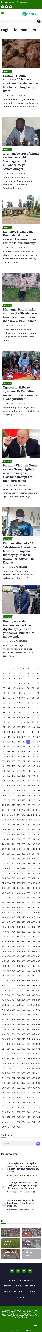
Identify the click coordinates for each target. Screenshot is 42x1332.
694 (28, 1088)
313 (3, 858)
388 (18, 902)
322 (9, 863)
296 (38, 844)
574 (28, 1014)
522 (9, 985)
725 (23, 1107)
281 (4, 839)
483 (14, 961)
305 (4, 854)
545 (4, 1000)
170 (8, 771)
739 (13, 1117)
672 (38, 1073)
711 (33, 1097)
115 (13, 737)
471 (33, 951)
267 (14, 829)
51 (14, 698)
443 (14, 936)
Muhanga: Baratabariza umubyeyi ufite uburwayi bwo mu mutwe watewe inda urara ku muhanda (21, 315)
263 (33, 824)
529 (4, 990)
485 (23, 961)
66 (9, 707)
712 (38, 1097)
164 (18, 766)
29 (23, 683)
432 (38, 927)
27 (14, 683)
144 (38, 751)
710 (28, 1097)
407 (33, 912)
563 (14, 1010)
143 (33, 751)
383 (33, 897)
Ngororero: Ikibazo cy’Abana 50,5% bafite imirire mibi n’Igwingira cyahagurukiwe (20, 393)
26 (9, 683)
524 (19, 985)
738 (9, 1117)
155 (13, 761)
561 (4, 1010)
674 (9, 1078)
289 (4, 844)
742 (28, 1117)
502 (28, 971)
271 (33, 829)
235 (14, 810)
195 (13, 785)
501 (23, 971)
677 (23, 1078)
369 (4, 893)
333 (23, 868)
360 (38, 883)
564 (19, 1010)
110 (28, 732)
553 (4, 1005)
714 (8, 1102)
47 (33, 693)
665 (4, 1073)
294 (28, 844)
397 (23, 907)
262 (28, 824)
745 (4, 1122)
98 (9, 727)
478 (28, 956)
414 (28, 917)
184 (38, 776)
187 (13, 780)
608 (38, 1034)
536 (38, 990)
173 (23, 771)
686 (28, 1083)
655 (33, 1063)
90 (9, 722)
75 (14, 712)
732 (18, 1112)
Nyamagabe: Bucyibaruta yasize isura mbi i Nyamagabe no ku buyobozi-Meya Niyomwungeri (21, 161)
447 (33, 936)
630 (28, 1049)
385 (4, 902)
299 (14, 849)
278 (28, 834)
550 (28, 1000)
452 (19, 941)
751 (33, 1122)
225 (4, 805)
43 (14, 693)
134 (28, 746)
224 (38, 800)
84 (18, 717)
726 (28, 1107)
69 (23, 707)
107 (13, 732)
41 (4, 693)
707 (13, 1097)
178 (8, 776)
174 (28, 771)
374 (28, 893)
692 (18, 1088)
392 (38, 902)
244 (19, 815)
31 (33, 683)
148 (18, 756)
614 (28, 1039)
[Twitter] (6, 6)
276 (18, 834)
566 (28, 1010)
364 (18, 888)
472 (38, 951)
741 (23, 1117)
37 (23, 688)
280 (38, 834)
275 (14, 834)
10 (9, 673)
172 (18, 771)
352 (38, 878)
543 (33, 995)
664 (38, 1068)
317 (23, 858)
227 (14, 805)
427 (14, 927)
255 (33, 819)
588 (19, 1024)
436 (18, 932)
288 (38, 839)
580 (19, 1019)
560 (38, 1005)
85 (23, 717)
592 (38, 1024)
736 (38, 1112)
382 (28, 897)
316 (18, 858)
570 (9, 1014)
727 (33, 1107)
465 (4, 951)
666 (9, 1073)
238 (28, 810)
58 (9, 702)
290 (9, 844)
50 (9, 698)
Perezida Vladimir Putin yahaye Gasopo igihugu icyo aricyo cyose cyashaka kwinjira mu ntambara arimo (20, 473)
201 (4, 790)
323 (13, 863)
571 (13, 1014)
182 (28, 776)
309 (23, 854)
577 (4, 1019)
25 (4, 683)
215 (33, 795)
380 (18, 897)
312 (38, 854)
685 (23, 1083)
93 (23, 722)
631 (33, 1049)
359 (33, 883)
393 (4, 907)
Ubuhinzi (8, 1241)
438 (28, 932)
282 (9, 839)
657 (4, 1068)
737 (4, 1117)
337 (4, 873)
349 (23, 878)
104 (38, 727)
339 (13, 873)
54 (28, 698)
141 (23, 751)
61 (23, 702)
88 (38, 717)
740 (18, 1117)
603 (14, 1034)
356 (18, 883)
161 (4, 766)
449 (4, 941)
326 (28, 863)
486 (28, 961)
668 (18, 1073)
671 (33, 1073)
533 (23, 990)
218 (8, 800)
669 (23, 1073)
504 (38, 971)
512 (38, 975)
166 (28, 766)
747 (14, 1122)
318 (28, 858)
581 (23, 1019)
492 (19, 966)
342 (28, 873)
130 (8, 746)
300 (18, 849)
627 (14, 1049)
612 (18, 1039)
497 (4, 971)
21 (23, 678)
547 (14, 1000)
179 (13, 776)
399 (33, 907)
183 (33, 776)
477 (23, 956)
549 (23, 1000)
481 (4, 961)
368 (38, 888)
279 (33, 834)
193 (3, 785)
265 (4, 829)
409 (4, 917)
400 (38, 907)
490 (9, 966)
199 (33, 785)
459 (14, 946)
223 (33, 800)
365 (23, 888)
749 (23, 1122)
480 (38, 956)
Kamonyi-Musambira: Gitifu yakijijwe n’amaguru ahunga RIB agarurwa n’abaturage (22, 1185)
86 (28, 717)
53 (23, 698)
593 (4, 1029)
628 (18, 1049)
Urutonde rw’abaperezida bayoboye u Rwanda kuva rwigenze (20, 1203)
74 (9, 712)
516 (18, 980)
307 (13, 854)
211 (13, 795)
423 (33, 922)
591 (33, 1024)
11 (13, 673)
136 (38, 746)
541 (23, 995)
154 (9, 761)
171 (13, 771)
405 (23, 912)
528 (38, 985)
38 (28, 688)
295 (33, 844)
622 (28, 1044)
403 (14, 912)
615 (33, 1039)
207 (33, 790)
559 (33, 1005)
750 (28, 1122)
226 (9, 805)
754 (9, 1127)
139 (13, 751)
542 (28, 995)
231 (33, 805)
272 (38, 829)
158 (28, 761)
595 (14, 1029)
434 (9, 932)
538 (9, 995)
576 (38, 1014)
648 (38, 1058)
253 (23, 819)
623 (33, 1044)
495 (33, 966)
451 (13, 941)
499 (14, 971)
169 (4, 771)
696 (38, 1088)
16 (38, 673)
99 (14, 727)
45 (23, 693)
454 (28, 941)
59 (13, 702)
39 (33, 688)
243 (14, 815)
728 (38, 1107)
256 (38, 819)
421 (23, 922)
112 (38, 732)
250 (9, 819)
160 (38, 761)
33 (4, 688)
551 (33, 1000)
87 (33, 717)
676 (18, 1078)
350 (28, 878)
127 (33, 741)
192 (38, 780)
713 (3, 1102)
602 (9, 1034)
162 (8, 766)
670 (28, 1073)
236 (18, 810)
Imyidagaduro (10, 1252)
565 (23, 1010)
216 (38, 795)
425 (4, 927)
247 (33, 815)
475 (14, 956)
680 (38, 1078)
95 (33, 722)
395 (14, 907)
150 (28, 756)
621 (23, 1044)
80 (38, 712)
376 (38, 893)
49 (4, 698)
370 (9, 893)
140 (18, 751)
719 (33, 1102)
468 (19, 951)
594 (9, 1029)
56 (38, 698)
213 (23, 795)
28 (18, 683)
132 (18, 746)
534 (28, 990)
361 (3, 888)
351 (33, 878)
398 (28, 907)
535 (33, 990)
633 (4, 1053)
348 (18, 878)
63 (33, 702)
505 (4, 975)
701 (23, 1092)
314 (8, 858)
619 (13, 1044)
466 (9, 951)
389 (23, 902)
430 (28, 927)
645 (23, 1058)
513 (4, 980)
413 (23, 917)
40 (38, 688)
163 (13, 766)
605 (23, 1034)
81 (4, 717)
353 (4, 883)
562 (9, 1010)
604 (19, 1034)
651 (13, 1063)
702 (28, 1092)
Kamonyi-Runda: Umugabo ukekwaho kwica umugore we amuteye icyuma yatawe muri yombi (23, 1167)
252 (19, 819)
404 (19, 912)
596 (19, 1029)
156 (18, 761)
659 (14, 1068)
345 (4, 878)
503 (33, 971)
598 (28, 1029)
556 (19, 1005)
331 (13, 868)
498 (9, 971)
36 (18, 688)
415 (33, 917)
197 (23, 785)
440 (38, 932)
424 (38, 922)
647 (33, 1058)
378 (9, 897)
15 (33, 673)
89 (4, 722)
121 (4, 741)
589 (23, 1024)
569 (4, 1014)
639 (33, 1053)
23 (33, 678)
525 (23, 985)
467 (14, 951)
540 (19, 995)
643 (14, 1058)
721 (3, 1107)
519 (33, 980)
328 (38, 863)
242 (9, 815)
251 (13, 819)
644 (19, 1058)
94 (28, 722)
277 (23, 834)
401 (4, 912)
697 (4, 1092)
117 (23, 737)
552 (38, 1000)
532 (18, 990)
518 (28, 980)
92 (18, 722)
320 (38, 858)
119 (33, 737)
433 (4, 932)
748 (18, 1122)
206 (28, 790)
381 (23, 897)
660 (18, 1068)
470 (28, 951)
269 (23, 829)
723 (13, 1107)
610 (8, 1039)
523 (14, 985)
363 (13, 888)
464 (38, 946)
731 (13, 1112)
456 (38, 941)
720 (38, 1102)
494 (28, 966)
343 (33, 873)
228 (18, 805)
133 (23, 746)
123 (13, 741)
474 (9, 956)
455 (33, 941)
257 (4, 824)
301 (23, 849)
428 (19, 927)
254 (28, 819)
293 (23, 844)
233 (4, 810)
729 (4, 1112)
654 (28, 1063)
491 (13, 966)
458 (9, 946)
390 (28, 902)
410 (8, 917)
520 (38, 980)
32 (38, 683)
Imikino (28, 1252)
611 (13, 1039)
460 (19, 946)
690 (9, 1088)
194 (8, 785)
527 (33, 985)
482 (9, 961)
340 (18, 873)
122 (8, 741)
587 (14, 1024)
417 (4, 922)
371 (13, 893)
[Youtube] (10, 6)
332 (18, 868)
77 (23, 712)
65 (4, 707)
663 (33, 1068)
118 (28, 737)
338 (9, 873)
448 (38, 936)
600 (38, 1029)
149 (23, 756)
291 (13, 844)
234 (9, 810)
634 (9, 1053)
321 (3, 863)
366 (28, 888)
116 (18, 737)
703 (33, 1092)
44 (18, 693)
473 (4, 956)
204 (19, 790)
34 (9, 688)
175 (33, 771)
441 (4, 936)
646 (28, 1058)
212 (18, 795)
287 (33, 839)
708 (18, 1097)
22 (28, 678)
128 (38, 741)
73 (4, 712)
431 (33, 927)
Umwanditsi (8, 95)
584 (38, 1019)
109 (23, 732)
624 (38, 1044)
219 (13, 800)
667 (14, 1073)
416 (38, 917)
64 (38, 702)
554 (9, 1005)
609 (4, 1039)
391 (33, 902)
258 (9, 824)
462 (28, 946)
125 (23, 741)
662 (28, 1068)
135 (33, 746)
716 (18, 1102)
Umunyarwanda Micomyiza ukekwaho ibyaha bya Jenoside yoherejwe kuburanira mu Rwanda (18, 629)
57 (4, 702)
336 (38, 868)
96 (38, 722)
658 (9, 1068)
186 (8, 780)
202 (9, 790)
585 (4, 1024)
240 (38, 810)
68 (18, 707)
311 (33, 854)
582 (28, 1019)
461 (23, 946)
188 (18, 780)
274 (9, 834)
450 (9, 941)
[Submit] (39, 21)
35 (14, 688)
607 (33, 1034)
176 (38, 771)
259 (14, 824)
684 (19, 1083)
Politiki (28, 1231)
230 (28, 805)
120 (38, 737)
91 (14, 722)
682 (9, 1083)
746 (9, 1122)
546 (9, 1000)
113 (4, 737)
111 (33, 732)
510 (28, 975)
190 (28, 780)
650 (9, 1063)
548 (19, 1000)
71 (33, 707)
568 (38, 1010)
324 (18, 863)
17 (4, 678)
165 (23, 766)
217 (3, 800)
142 (28, 751)
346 (9, 878)
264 (38, 824)
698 (9, 1092)
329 (4, 868)
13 (23, 673)
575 (33, 1014)
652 (19, 1063)
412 (18, 917)
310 (28, 854)
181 (23, 776)
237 (23, 810)
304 (38, 849)
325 (23, 863)
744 (38, 1117)
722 (9, 1107)
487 (33, 961)
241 (4, 815)
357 (23, 883)
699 (14, 1092)
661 (23, 1068)
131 (13, 746)
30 (28, 683)
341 (23, 873)
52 (18, 698)
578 (9, 1019)
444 (19, 936)
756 (18, 1127)
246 (28, 815)
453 (23, 941)
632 (38, 1049)
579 (14, 1019)
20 (18, 678)
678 (28, 1078)
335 (33, 868)
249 (4, 819)
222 (28, 800)
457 (4, 946)
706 (9, 1097)
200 (38, 785)
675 (14, 1078)
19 (14, 678)
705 (4, 1097)
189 (23, 780)
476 (18, 956)
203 (14, 790)
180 (18, 776)
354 (9, 883)
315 (13, 858)
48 (38, 693)
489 (4, 966)
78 (28, 712)
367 (33, 888)
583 (33, 1019)
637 (23, 1053)
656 (38, 1063)
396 (18, 907)
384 (38, 897)
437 (23, 932)
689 (4, 1088)
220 (18, 800)
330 (9, 868)
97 (4, 727)
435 (14, 932)
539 (14, 995)
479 (33, 956)
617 (3, 1044)
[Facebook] (2, 6)
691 (13, 1088)
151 (33, 756)
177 (3, 776)
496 (38, 966)
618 (8, 1044)
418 (8, 922)
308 (18, 854)
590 (28, 1024)
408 (38, 912)
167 (33, 766)
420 (19, 922)
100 (18, 727)
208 (38, 790)
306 (9, 854)
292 (18, 844)
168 (38, 766)
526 (28, 985)
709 (23, 1097)
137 (3, 751)
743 (33, 1117)
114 (8, 737)
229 (23, 805)
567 (33, 1010)
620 (18, 1044)
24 (38, 678)
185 (4, 780)
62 (28, 702)
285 (23, 839)
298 (9, 849)
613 (23, 1039)
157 (23, 761)
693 (23, 1088)
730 (9, 1112)
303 (33, 849)
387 (13, 902)
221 (23, 800)
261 (23, 824)
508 (19, 975)
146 (8, 756)
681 (4, 1083)
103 (33, 727)
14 (28, 673)
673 (4, 1078)
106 (8, 732)
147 (13, 756)
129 (4, 746)
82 (9, 717)
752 (38, 1122)
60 (18, 702)
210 (8, 795)
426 (9, 927)
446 (28, 936)
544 (38, 995)
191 (33, 780)
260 (18, 824)
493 (23, 966)
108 (18, 732)
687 (33, 1083)
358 (28, 883)
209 (4, 795)
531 (13, 990)
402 (9, 912)
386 (9, 902)
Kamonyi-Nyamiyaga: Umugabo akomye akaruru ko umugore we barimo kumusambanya (20, 237)
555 (14, 1005)
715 (13, 1102)
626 (9, 1049)
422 (28, 922)
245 (23, 815)
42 (9, 693)
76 (18, 712)
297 (4, 849)
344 (38, 873)
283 (14, 839)
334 (28, 868)
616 (38, 1039)
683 (14, 1083)
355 (14, 883)
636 (18, 1053)
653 (23, 1063)
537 (4, 995)
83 (14, 717)
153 (4, 761)
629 (23, 1049)
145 (4, 756)
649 (4, 1063)
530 (9, 990)
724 (18, 1107)
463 (33, 946)
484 (19, 961)
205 (23, 790)
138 (8, 751)
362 (9, 888)
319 (33, 858)
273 (4, 834)
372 (18, 893)
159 (33, 761)
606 (28, 1034)
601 (4, 1034)
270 (28, 829)
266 (9, 829)
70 (28, 707)
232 (38, 805)
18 (9, 678)
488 (38, 961)
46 (28, 693)
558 (28, 1005)
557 (23, 1005)
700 (18, 1092)
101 (23, 727)
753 (4, 1127)
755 (14, 1127)
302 (28, 849)
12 (19, 673)
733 (23, 1112)
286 (28, 839)
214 (28, 795)
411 (13, 917)
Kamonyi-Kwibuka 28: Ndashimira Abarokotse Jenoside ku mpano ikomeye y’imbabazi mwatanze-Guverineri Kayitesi (20, 553)
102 (28, 727)
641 (4, 1058)
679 (33, 1078)
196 (18, 785)
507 (14, 975)
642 (9, 1058)
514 (9, 980)
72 (38, 707)
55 (33, 698)
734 (28, 1112)
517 (23, 980)
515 (13, 980)
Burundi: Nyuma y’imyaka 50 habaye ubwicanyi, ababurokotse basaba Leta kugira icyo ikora (20, 83)
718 (28, 1102)
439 (33, 932)
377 (4, 897)
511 (33, 975)
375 (33, 893)
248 (38, 815)
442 (9, 936)
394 (9, 907)
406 (28, 912)
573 (23, 1014)
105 (4, 732)
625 (4, 1049)
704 (38, 1092)
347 (14, 878)
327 (33, 863)
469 (23, 951)
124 (18, 741)
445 (23, 936)
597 (23, 1029)
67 (14, 707)
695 (33, 1088)
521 (4, 985)
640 (38, 1053)
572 (18, 1014)
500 (19, 971)
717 (23, 1102)
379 (13, 897)
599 (33, 1029)
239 (33, 810)
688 (38, 1083)
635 (14, 1053)
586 (9, 1024)
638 (28, 1053)
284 (19, 839)
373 (23, 893)
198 (28, 785)
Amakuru (8, 1231)
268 (18, 829)
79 (33, 712)
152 (38, 756)
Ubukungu (29, 1241)
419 (13, 922)
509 (23, 975)
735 (33, 1112)
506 (9, 975)
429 (23, 927)
